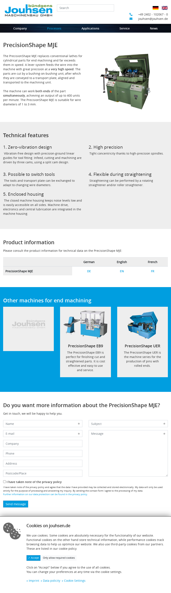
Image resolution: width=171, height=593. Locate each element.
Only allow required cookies (59, 558)
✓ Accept (33, 558)
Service (124, 28)
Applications (90, 28)
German (157, 10)
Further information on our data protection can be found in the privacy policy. (45, 494)
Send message (16, 504)
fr (152, 271)
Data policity (51, 581)
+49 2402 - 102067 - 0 (153, 14)
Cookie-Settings (75, 581)
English (166, 10)
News (154, 28)
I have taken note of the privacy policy (34, 482)
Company (20, 28)
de (89, 271)
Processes (54, 28)
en (122, 271)
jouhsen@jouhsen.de (153, 19)
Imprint (34, 581)
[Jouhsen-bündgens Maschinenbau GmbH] (28, 10)
